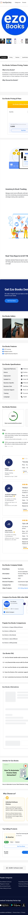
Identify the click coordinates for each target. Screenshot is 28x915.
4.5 (7, 842)
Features (17, 842)
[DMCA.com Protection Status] (23, 906)
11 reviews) (15, 608)
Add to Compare (10, 612)
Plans (11, 842)
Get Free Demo (11, 300)
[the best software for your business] (5, 3)
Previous (2, 328)
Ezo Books (14, 603)
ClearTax (19, 835)
